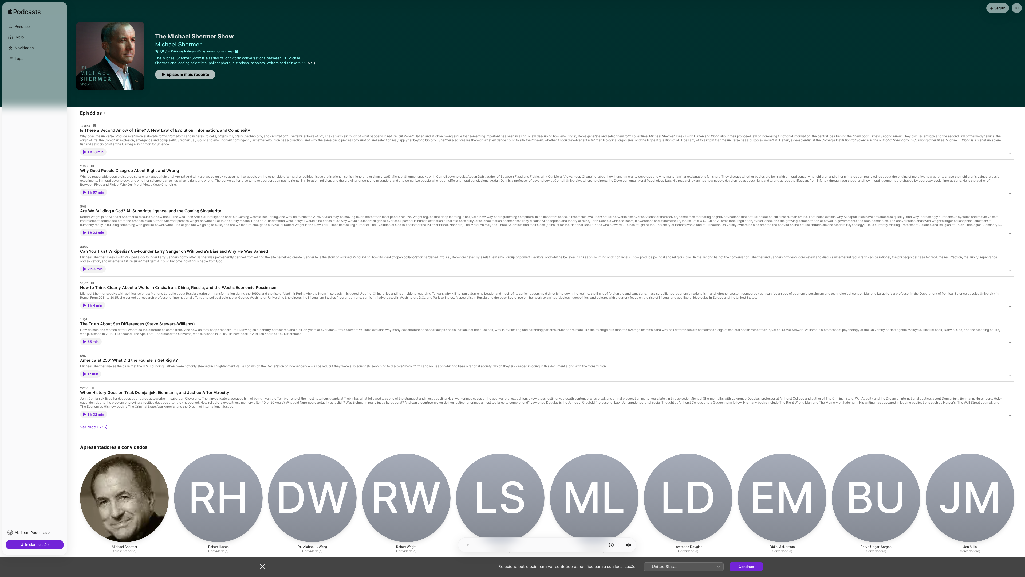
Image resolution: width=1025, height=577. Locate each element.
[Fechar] (262, 566)
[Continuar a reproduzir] (620, 545)
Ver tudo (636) (93, 427)
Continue (746, 566)
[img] (24, 12)
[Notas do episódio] (611, 545)
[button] (35, 26)
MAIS (311, 63)
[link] (93, 113)
